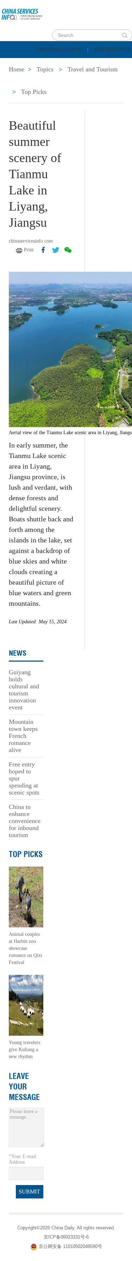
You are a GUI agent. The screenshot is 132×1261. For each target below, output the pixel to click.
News (93, 63)
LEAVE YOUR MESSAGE (24, 1086)
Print (29, 249)
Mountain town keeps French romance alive (23, 735)
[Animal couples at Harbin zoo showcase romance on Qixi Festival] (26, 896)
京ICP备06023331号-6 (66, 1237)
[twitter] (55, 249)
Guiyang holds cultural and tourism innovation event (24, 690)
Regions (102, 80)
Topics (62, 80)
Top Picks (33, 91)
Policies (55, 63)
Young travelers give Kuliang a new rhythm (24, 1049)
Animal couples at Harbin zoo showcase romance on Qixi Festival (25, 948)
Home (16, 63)
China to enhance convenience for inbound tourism (24, 820)
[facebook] (43, 249)
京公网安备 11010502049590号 (70, 1246)
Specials (21, 80)
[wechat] (67, 249)
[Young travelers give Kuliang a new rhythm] (26, 1005)
